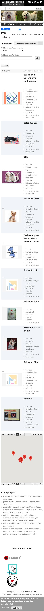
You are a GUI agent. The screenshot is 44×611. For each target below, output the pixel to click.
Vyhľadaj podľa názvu (10, 55)
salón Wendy (30, 122)
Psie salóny (7, 43)
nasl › (34, 434)
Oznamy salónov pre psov (25, 43)
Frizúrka (28, 398)
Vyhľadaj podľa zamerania (12, 48)
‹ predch (10, 434)
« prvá (4, 434)
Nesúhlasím (16, 608)
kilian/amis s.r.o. (31, 592)
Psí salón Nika (31, 301)
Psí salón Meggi (32, 362)
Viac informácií (7, 604)
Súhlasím (5, 607)
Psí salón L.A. (31, 270)
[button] (30, 458)
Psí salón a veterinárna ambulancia (30, 77)
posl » (40, 434)
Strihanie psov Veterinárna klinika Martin (31, 238)
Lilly (26, 156)
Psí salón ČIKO (31, 198)
